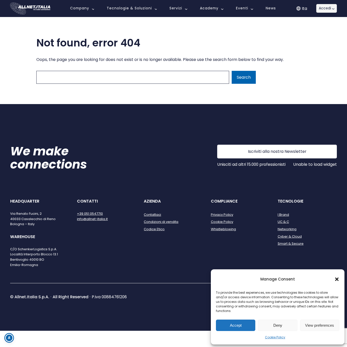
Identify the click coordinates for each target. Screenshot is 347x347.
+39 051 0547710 (90, 213)
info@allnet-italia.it (92, 219)
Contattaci (152, 214)
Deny (277, 325)
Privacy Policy (222, 214)
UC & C (283, 221)
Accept (236, 325)
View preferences (319, 325)
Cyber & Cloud (290, 236)
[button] (336, 279)
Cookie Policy (275, 337)
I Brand (283, 214)
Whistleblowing (223, 229)
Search (244, 77)
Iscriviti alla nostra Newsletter (277, 151)
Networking (287, 229)
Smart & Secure (291, 243)
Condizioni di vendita (161, 221)
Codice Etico (154, 229)
